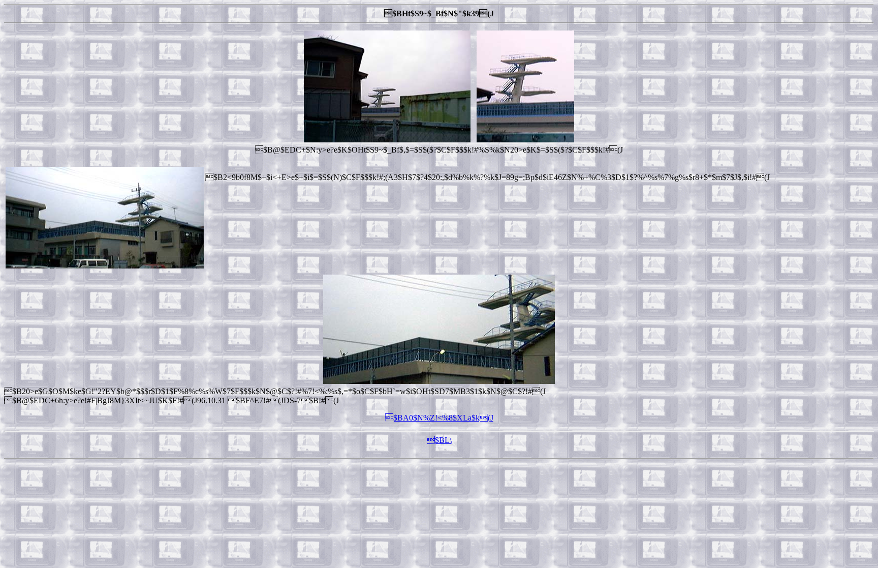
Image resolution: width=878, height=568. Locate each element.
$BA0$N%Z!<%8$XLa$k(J (439, 417)
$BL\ (439, 440)
